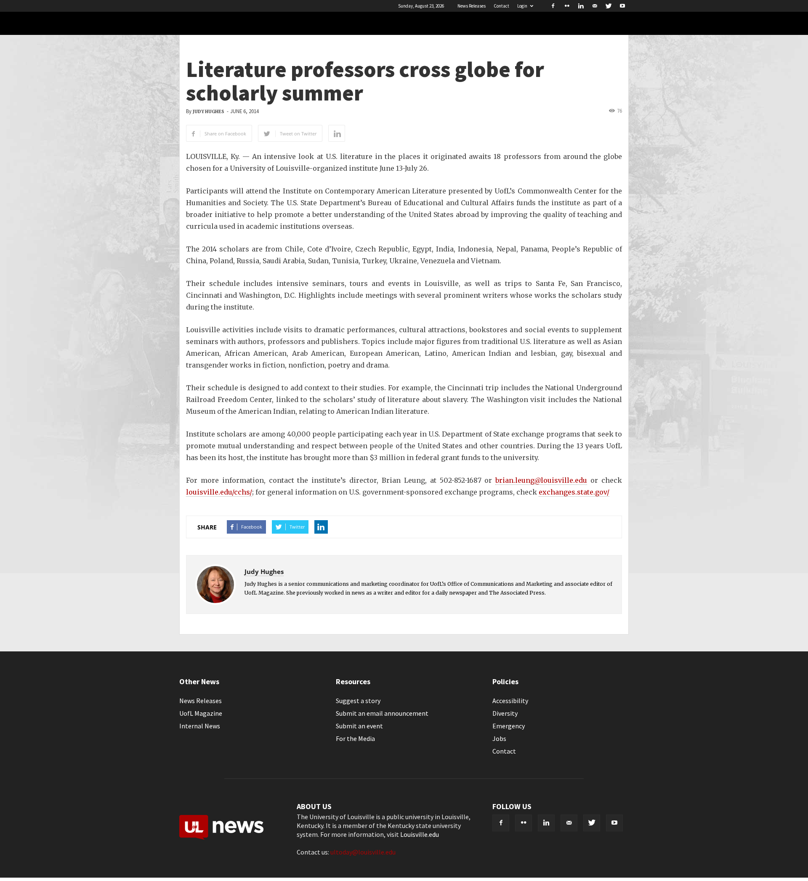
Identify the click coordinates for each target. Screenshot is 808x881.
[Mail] (594, 6)
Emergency (508, 726)
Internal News (199, 726)
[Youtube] (622, 6)
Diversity (505, 713)
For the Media (355, 738)
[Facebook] (553, 6)
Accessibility (510, 700)
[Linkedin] (580, 6)
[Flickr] (567, 6)
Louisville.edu (419, 834)
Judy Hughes (208, 111)
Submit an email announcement (382, 713)
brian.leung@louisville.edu (541, 480)
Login (522, 6)
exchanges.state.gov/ (574, 492)
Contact (501, 6)
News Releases (471, 6)
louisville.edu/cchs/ (219, 492)
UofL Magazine (200, 713)
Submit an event (359, 726)
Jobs (499, 738)
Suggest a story (358, 700)
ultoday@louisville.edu (363, 852)
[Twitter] (608, 6)
